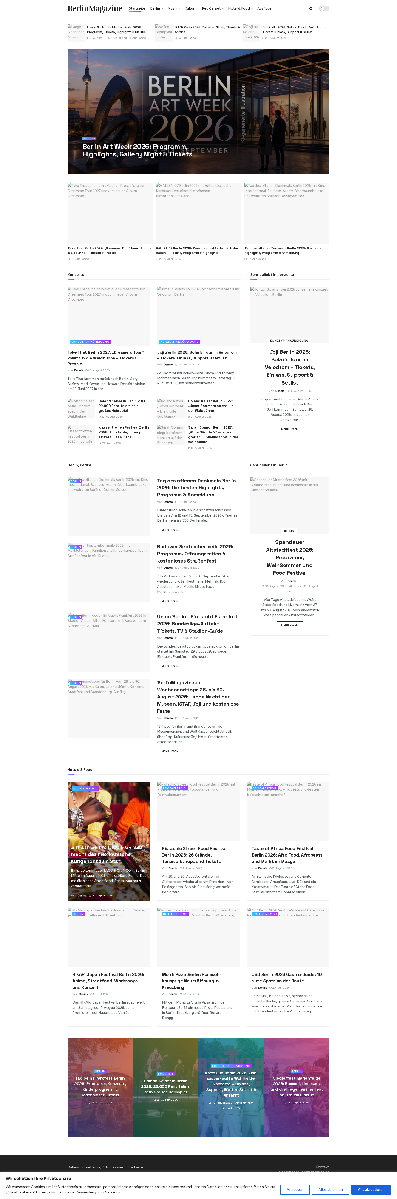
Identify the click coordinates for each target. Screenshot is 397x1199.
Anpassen (295, 1190)
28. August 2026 (113, 163)
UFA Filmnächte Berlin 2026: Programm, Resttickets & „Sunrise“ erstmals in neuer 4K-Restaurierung (295, 30)
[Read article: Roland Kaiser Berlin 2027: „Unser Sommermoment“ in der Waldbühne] (171, 408)
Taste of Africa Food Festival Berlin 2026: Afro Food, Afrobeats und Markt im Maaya (287, 855)
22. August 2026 (188, 38)
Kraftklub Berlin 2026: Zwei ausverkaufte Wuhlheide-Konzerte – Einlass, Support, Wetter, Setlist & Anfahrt (231, 1084)
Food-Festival (175, 788)
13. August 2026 (102, 895)
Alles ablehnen (330, 1190)
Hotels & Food (85, 788)
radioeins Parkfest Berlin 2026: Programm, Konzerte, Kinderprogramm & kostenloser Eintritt (100, 1086)
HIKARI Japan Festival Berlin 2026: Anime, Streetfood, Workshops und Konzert (108, 980)
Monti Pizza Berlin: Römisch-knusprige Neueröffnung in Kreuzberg (191, 980)
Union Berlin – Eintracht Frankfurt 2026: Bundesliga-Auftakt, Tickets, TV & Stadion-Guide (197, 623)
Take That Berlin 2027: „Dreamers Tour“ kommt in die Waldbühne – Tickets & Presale (106, 358)
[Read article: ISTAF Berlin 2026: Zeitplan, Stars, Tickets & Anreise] (76, 33)
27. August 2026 (275, 41)
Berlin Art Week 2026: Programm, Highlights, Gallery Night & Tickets (137, 150)
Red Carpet (211, 8)
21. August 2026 (201, 416)
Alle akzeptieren (371, 1190)
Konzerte (166, 1074)
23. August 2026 (100, 38)
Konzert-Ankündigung (90, 341)
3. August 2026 (282, 868)
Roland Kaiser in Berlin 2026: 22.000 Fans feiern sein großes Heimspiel (123, 406)
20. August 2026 (112, 443)
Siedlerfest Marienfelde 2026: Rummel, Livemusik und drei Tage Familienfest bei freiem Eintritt (296, 1086)
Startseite (137, 8)
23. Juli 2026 (191, 994)
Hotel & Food (239, 8)
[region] (198, 1185)
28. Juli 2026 (101, 994)
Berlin (155, 8)
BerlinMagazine (95, 9)
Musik (172, 8)
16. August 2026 (298, 1102)
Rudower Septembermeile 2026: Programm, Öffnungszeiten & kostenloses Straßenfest (278, 250)
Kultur (189, 8)
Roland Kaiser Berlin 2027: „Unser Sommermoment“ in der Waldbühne (210, 406)
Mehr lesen (292, 429)
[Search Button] (311, 8)
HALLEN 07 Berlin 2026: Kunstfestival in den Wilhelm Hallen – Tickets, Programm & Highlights (108, 250)
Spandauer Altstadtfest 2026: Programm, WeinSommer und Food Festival (289, 557)
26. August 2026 (188, 637)
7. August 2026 (192, 868)
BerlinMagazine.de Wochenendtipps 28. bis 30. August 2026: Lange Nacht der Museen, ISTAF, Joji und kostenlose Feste (198, 696)
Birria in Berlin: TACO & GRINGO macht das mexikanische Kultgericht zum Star (106, 854)
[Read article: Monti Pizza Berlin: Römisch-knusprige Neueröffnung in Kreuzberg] (198, 937)
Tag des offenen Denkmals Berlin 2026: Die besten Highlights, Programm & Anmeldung (195, 250)
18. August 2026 (201, 448)
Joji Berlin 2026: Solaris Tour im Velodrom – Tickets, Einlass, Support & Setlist (206, 29)
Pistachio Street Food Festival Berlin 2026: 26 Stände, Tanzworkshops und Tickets (194, 855)
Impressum (114, 1167)
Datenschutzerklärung (84, 1167)
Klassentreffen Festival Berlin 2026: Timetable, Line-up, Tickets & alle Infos (124, 432)
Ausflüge (264, 8)
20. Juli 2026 (281, 987)
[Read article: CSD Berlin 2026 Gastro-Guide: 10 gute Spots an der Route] (288, 937)
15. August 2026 (101, 1102)
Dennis (93, 163)
